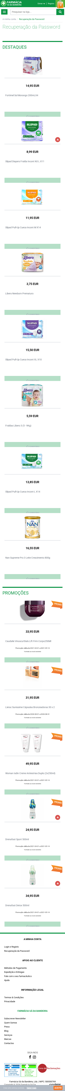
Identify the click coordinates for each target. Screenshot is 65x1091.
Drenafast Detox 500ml (17, 905)
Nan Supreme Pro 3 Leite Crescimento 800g (27, 557)
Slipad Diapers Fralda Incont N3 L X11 (24, 161)
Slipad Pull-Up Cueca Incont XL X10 (23, 359)
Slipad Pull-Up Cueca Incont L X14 (22, 491)
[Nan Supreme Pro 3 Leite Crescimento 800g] (32, 527)
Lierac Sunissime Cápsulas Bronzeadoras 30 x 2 (30, 707)
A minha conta (9, 19)
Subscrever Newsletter (15, 1018)
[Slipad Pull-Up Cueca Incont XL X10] (32, 329)
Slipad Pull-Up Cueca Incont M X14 (23, 227)
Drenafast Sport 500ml (17, 839)
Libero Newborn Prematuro (19, 293)
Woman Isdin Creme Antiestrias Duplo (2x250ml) (30, 773)
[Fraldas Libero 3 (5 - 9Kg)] (32, 395)
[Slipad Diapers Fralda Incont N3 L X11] (32, 131)
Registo (51, 4)
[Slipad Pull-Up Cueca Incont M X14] (32, 197)
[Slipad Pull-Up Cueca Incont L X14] (32, 461)
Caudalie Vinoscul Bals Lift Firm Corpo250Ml (28, 641)
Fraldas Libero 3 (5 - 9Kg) (18, 425)
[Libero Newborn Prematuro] (32, 263)
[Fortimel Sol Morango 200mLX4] (32, 65)
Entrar (40, 4)
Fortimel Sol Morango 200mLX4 (21, 95)
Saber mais (31, 1088)
